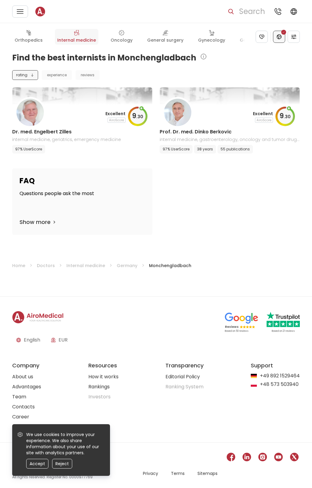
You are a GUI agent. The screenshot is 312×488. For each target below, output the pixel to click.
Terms (178, 473)
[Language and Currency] (294, 11)
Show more (35, 222)
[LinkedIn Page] (246, 458)
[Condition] (262, 37)
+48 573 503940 (279, 384)
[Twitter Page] (294, 458)
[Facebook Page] (230, 458)
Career (20, 416)
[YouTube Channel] (278, 458)
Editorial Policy (182, 376)
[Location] (279, 37)
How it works (103, 376)
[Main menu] (20, 11)
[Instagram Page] (262, 458)
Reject (62, 464)
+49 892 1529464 (280, 376)
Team (19, 396)
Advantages (26, 386)
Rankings (99, 386)
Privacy (150, 473)
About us (22, 376)
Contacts (23, 406)
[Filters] (294, 37)
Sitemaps (207, 473)
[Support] (278, 11)
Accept (37, 464)
